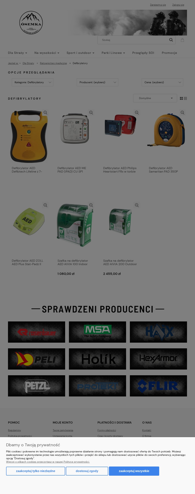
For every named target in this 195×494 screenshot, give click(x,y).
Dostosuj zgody (87, 471)
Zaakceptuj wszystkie (134, 471)
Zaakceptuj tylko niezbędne (35, 471)
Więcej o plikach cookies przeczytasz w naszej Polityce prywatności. (48, 461)
